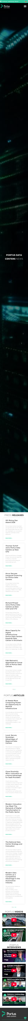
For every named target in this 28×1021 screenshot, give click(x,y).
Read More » (9, 538)
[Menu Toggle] (25, 6)
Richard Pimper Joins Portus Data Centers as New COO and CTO (13, 606)
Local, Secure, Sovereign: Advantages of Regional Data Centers (12, 739)
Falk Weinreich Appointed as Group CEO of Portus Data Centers (14, 664)
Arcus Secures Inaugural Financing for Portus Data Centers (14, 576)
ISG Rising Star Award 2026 (12, 521)
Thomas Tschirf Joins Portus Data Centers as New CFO (13, 549)
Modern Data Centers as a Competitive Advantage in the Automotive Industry (13, 878)
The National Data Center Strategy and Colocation (14, 844)
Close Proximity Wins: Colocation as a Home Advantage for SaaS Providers (14, 774)
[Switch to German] (26, 1)
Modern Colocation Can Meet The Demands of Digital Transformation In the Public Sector (14, 808)
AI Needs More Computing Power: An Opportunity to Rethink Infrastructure (13, 705)
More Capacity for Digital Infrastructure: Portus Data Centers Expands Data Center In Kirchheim (14, 635)
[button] (25, 1018)
